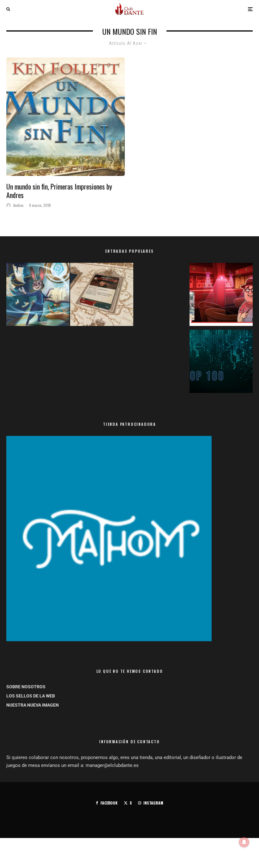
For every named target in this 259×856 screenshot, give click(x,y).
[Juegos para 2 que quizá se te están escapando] (37, 296)
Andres (18, 205)
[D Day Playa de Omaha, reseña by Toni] (221, 296)
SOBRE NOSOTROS (25, 686)
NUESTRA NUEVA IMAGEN (32, 705)
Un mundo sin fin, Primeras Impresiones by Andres (59, 190)
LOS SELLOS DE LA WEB (30, 695)
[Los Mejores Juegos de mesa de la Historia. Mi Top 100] (221, 362)
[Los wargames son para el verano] (101, 296)
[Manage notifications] (244, 842)
